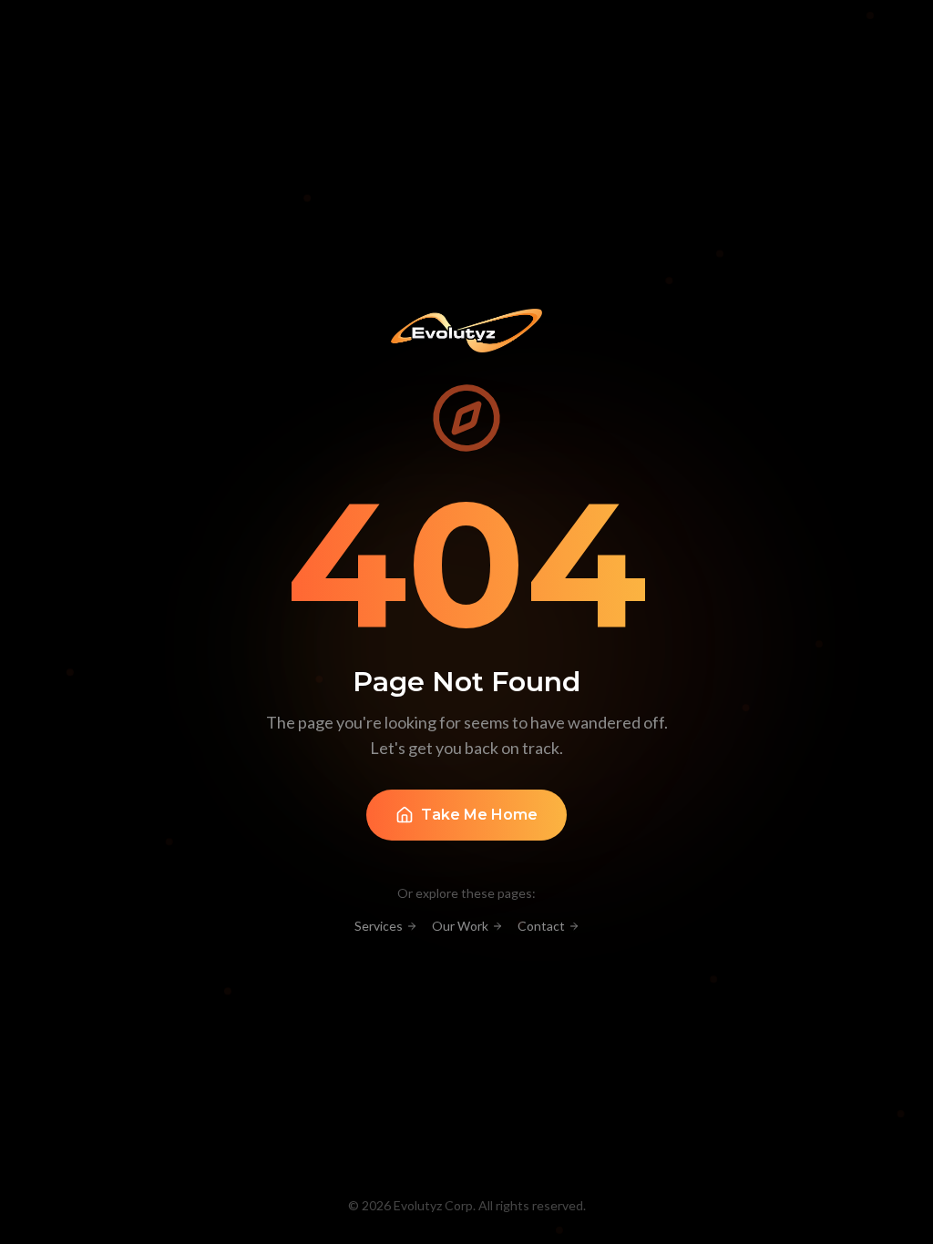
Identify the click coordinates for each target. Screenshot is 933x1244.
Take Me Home (479, 814)
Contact (541, 925)
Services (378, 925)
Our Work (460, 925)
